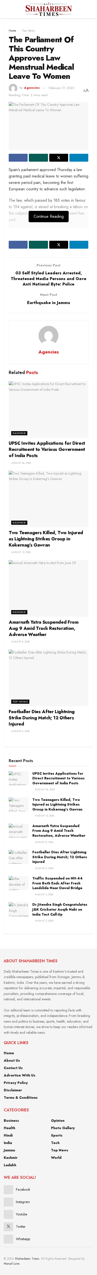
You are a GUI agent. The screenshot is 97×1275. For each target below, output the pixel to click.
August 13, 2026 (21, 552)
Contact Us (13, 1067)
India (8, 1142)
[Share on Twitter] (58, 158)
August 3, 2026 (43, 894)
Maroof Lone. (12, 1263)
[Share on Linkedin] (78, 158)
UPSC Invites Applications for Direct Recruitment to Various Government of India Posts (47, 449)
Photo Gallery (63, 1127)
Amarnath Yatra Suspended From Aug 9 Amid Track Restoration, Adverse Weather (44, 628)
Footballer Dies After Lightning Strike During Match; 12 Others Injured (42, 717)
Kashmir (19, 433)
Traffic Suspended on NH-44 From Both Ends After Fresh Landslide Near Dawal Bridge (57, 883)
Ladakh (10, 1165)
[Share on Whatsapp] (38, 158)
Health (9, 1127)
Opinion (57, 1120)
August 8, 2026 (20, 641)
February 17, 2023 (61, 88)
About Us (12, 1060)
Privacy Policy (16, 1082)
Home (12, 30)
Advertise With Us (19, 1075)
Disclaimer (13, 1090)
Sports (56, 1135)
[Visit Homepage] (48, 9)
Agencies (32, 88)
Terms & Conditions (21, 1097)
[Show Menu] (6, 9)
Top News (28, 30)
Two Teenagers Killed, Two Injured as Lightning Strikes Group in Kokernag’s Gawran (46, 538)
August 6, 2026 (20, 731)
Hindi (8, 1135)
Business (11, 1120)
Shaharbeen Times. (27, 1258)
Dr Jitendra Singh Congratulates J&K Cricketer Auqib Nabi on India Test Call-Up (59, 909)
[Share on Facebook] (18, 158)
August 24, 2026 (21, 463)
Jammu (9, 1150)
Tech (55, 1142)
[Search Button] (91, 9)
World (56, 1157)
